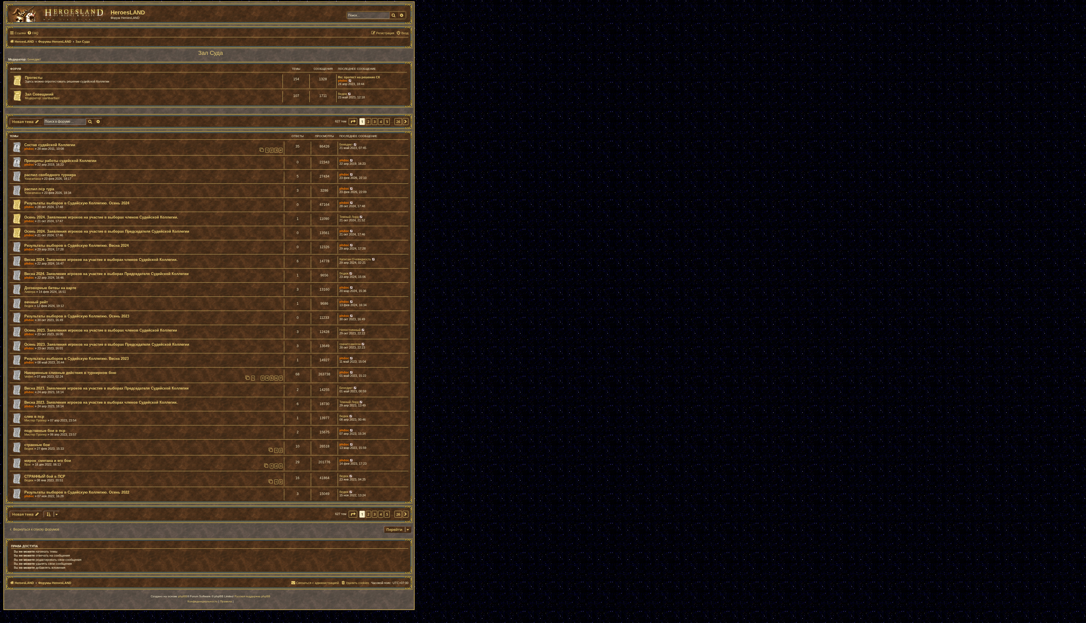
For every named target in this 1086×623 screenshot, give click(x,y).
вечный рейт (36, 302)
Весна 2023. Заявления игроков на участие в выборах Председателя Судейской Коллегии (106, 388)
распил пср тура (39, 189)
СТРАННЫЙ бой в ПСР (44, 476)
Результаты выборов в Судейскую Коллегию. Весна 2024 (76, 245)
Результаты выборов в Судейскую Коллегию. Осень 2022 (76, 492)
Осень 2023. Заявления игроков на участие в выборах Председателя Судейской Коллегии (106, 344)
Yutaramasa (32, 178)
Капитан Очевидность (355, 259)
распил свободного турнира (50, 175)
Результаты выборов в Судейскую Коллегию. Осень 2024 (76, 203)
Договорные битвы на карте (50, 288)
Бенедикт (34, 59)
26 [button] (398, 121)
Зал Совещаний (39, 94)
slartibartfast (50, 98)
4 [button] (381, 121)
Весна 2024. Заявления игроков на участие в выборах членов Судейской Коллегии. (101, 260)
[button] (353, 121)
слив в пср (34, 416)
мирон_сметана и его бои (47, 460)
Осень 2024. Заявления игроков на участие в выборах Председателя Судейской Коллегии (106, 231)
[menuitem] (32, 33)
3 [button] (375, 121)
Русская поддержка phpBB (252, 596)
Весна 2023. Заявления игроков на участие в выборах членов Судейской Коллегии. (101, 402)
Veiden (28, 376)
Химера (29, 291)
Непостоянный (350, 330)
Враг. (27, 464)
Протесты (33, 77)
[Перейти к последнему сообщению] (355, 144)
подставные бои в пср (44, 431)
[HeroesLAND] (58, 13)
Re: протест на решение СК (359, 77)
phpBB (182, 596)
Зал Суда (210, 53)
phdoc (343, 80)
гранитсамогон (350, 344)
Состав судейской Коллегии (49, 145)
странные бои (37, 445)
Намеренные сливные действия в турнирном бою (70, 373)
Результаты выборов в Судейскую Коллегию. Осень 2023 (76, 316)
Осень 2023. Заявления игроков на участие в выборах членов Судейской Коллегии (100, 330)
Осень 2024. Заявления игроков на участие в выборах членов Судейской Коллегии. (101, 217)
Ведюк (342, 94)
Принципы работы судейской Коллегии (60, 161)
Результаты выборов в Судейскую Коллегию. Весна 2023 (76, 358)
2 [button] (368, 121)
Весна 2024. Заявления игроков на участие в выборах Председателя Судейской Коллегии (106, 274)
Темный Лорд (349, 217)
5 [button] (387, 121)
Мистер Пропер (35, 420)
